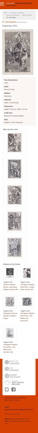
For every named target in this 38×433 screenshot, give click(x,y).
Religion (7, 122)
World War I (24, 287)
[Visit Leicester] (12, 369)
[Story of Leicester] (12, 362)
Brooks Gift (14, 289)
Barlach (5, 287)
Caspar (5, 318)
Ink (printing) (13, 103)
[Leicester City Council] (12, 375)
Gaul (11, 352)
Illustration (13, 287)
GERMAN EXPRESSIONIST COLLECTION (19, 4)
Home (5, 13)
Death (32, 287)
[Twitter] (7, 389)
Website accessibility (12, 414)
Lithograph (24, 284)
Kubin (22, 289)
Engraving (19, 122)
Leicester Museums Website (15, 398)
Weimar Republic (9, 284)
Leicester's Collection (17, 13)
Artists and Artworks (12, 15)
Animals (6, 352)
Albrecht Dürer (26, 15)
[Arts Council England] (14, 382)
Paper (6, 103)
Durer (13, 122)
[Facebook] (13, 389)
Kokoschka (24, 321)
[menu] (2, 3)
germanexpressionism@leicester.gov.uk (19, 409)
